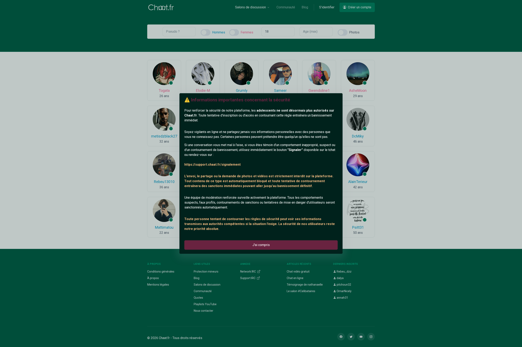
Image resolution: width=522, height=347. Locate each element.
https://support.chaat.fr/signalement (212, 164)
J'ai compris (261, 245)
